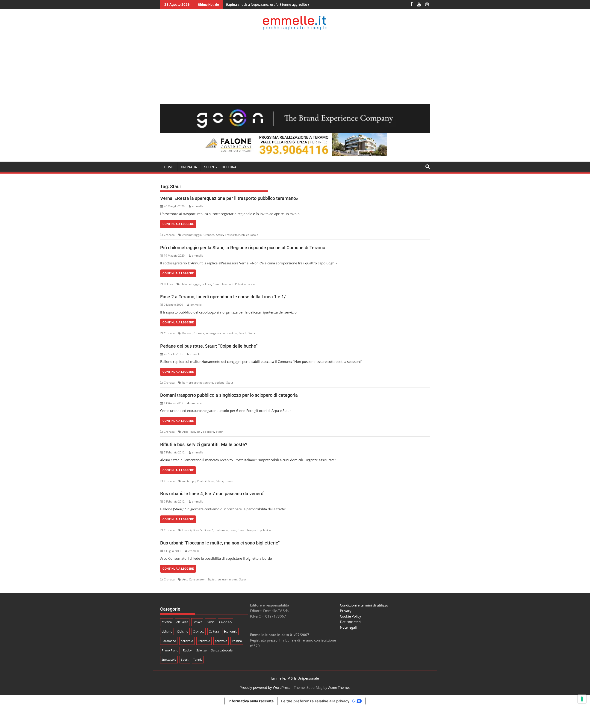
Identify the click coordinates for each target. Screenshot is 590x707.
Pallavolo (204, 641)
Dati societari (350, 621)
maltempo (188, 481)
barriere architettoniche (197, 383)
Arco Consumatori (194, 579)
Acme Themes (339, 687)
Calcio (210, 622)
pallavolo (187, 641)
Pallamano (169, 641)
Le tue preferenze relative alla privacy (315, 701)
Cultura (229, 167)
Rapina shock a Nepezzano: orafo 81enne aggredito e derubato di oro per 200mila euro (295, 4)
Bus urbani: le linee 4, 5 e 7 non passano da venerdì (212, 493)
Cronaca (189, 167)
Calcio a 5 (225, 622)
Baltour (187, 333)
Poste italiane (206, 481)
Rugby (187, 650)
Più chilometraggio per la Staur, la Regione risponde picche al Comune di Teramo (242, 247)
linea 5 (197, 530)
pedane (219, 383)
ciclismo (167, 631)
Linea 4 (187, 530)
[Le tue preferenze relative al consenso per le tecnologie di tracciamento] (582, 699)
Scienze (201, 650)
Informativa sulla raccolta (251, 701)
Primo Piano (170, 650)
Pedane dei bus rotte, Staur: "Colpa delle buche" (208, 346)
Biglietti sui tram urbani (222, 579)
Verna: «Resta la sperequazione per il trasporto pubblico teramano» (229, 198)
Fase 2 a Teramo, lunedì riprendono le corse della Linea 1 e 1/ (223, 296)
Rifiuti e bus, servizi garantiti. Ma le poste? (203, 444)
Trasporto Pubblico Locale (241, 235)
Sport (185, 659)
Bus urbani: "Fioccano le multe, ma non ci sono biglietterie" (220, 543)
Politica (168, 284)
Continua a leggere (178, 224)
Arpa (185, 432)
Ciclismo (182, 631)
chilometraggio (192, 235)
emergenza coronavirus (221, 333)
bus (192, 432)
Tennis (197, 659)
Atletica (167, 622)
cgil (199, 432)
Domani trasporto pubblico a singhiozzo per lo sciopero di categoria (229, 395)
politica (206, 284)
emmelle (197, 206)
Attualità (182, 622)
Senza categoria (222, 650)
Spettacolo (169, 659)
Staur (219, 235)
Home (169, 167)
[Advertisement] (295, 67)
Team (229, 481)
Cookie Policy (350, 616)
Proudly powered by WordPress (265, 687)
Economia (230, 631)
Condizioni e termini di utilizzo (364, 605)
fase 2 (243, 333)
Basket (197, 622)
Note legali (348, 627)
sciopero (208, 432)
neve (233, 530)
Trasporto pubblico (259, 530)
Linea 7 (208, 530)
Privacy (345, 610)
